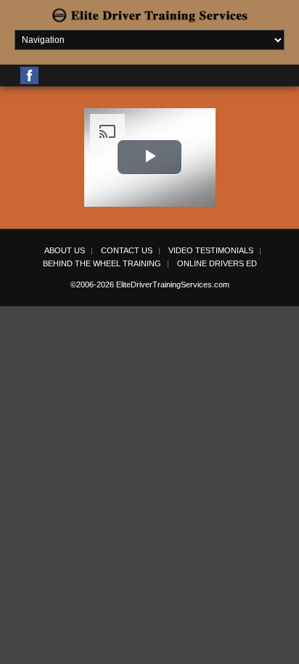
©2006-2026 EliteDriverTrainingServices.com (149, 284)
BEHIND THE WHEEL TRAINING (102, 263)
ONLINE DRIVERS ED (217, 263)
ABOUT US (64, 250)
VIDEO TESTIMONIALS (210, 250)
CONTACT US (126, 250)
